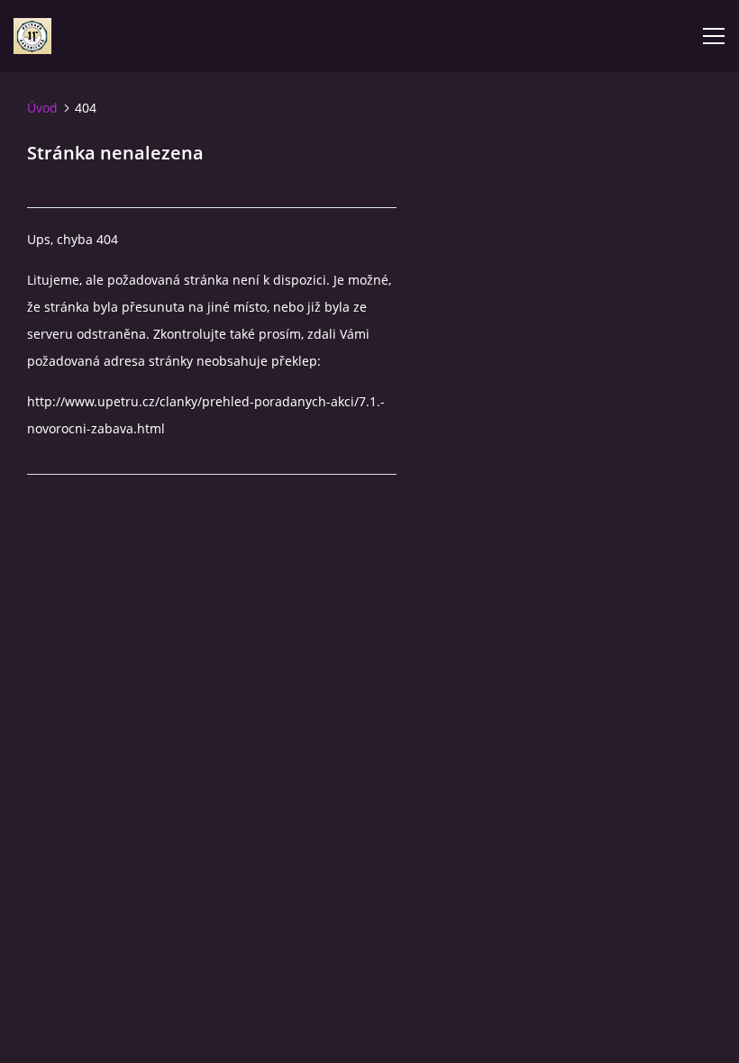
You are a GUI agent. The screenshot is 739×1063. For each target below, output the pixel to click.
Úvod (42, 107)
